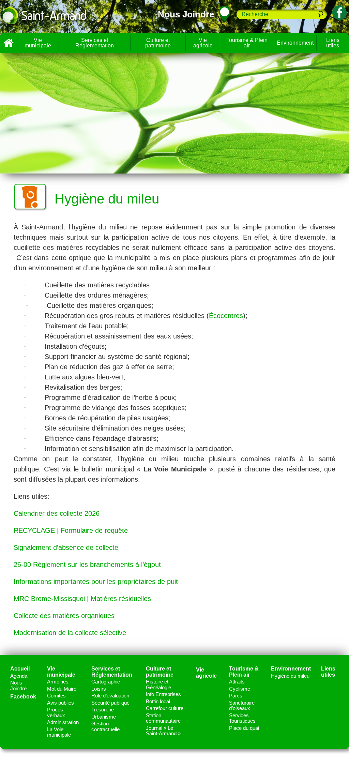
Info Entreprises (163, 694)
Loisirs (98, 689)
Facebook (23, 696)
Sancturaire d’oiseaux (242, 705)
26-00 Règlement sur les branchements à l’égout (87, 564)
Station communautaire (163, 718)
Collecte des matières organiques (64, 615)
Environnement (295, 43)
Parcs (235, 695)
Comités (56, 695)
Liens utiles (328, 672)
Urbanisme (103, 717)
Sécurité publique (110, 703)
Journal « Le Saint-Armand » (163, 731)
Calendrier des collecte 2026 (57, 513)
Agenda (18, 676)
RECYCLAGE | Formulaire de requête (71, 530)
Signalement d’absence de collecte (66, 547)
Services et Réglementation (94, 42)
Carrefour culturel (165, 708)
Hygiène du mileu (290, 676)
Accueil (8, 42)
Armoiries (58, 681)
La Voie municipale (59, 732)
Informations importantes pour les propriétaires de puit (96, 581)
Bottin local (158, 701)
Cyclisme (239, 689)
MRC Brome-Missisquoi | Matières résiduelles (82, 598)
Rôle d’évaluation (110, 695)
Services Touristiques (242, 718)
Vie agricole (203, 42)
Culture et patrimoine (158, 42)
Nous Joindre (18, 685)
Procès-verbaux (56, 712)
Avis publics (60, 703)
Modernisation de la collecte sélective (70, 632)
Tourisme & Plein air (247, 42)
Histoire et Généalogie (158, 684)
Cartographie (105, 681)
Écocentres (226, 315)
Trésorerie (102, 709)
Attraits (237, 681)
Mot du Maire (61, 689)
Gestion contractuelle (105, 726)
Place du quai (244, 728)
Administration (63, 722)
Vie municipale (38, 42)
